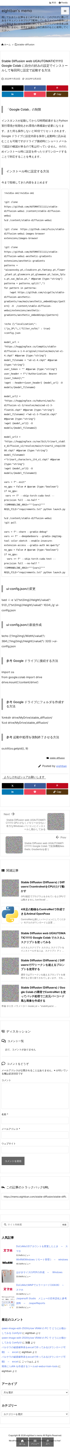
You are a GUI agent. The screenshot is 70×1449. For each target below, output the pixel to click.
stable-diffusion (26, 44)
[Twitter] (13, 88)
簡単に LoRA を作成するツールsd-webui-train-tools (30, 1366)
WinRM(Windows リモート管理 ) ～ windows (42, 1259)
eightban (61, 766)
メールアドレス (11, 1128)
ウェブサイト (9, 1143)
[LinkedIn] (12, 94)
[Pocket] (35, 94)
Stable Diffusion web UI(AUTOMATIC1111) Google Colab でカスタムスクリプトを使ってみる (43, 937)
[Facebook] (35, 88)
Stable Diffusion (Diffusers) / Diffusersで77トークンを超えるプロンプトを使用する (43, 965)
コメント (6, 1080)
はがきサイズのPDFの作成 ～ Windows (39, 1272)
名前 (5, 1114)
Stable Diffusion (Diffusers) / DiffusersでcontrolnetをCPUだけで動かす (43, 887)
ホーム (7, 44)
